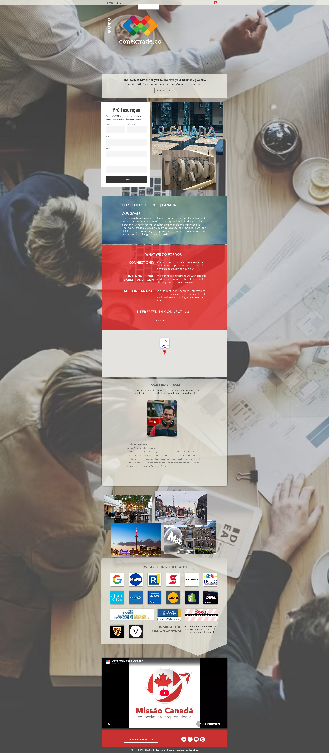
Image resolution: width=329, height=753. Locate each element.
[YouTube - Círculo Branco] (109, 27)
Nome (108, 124)
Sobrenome (132, 124)
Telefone (109, 149)
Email (108, 136)
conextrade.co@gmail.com (187, 750)
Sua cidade (110, 164)
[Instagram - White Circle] (109, 31)
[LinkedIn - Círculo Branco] (109, 19)
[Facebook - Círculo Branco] (109, 23)
